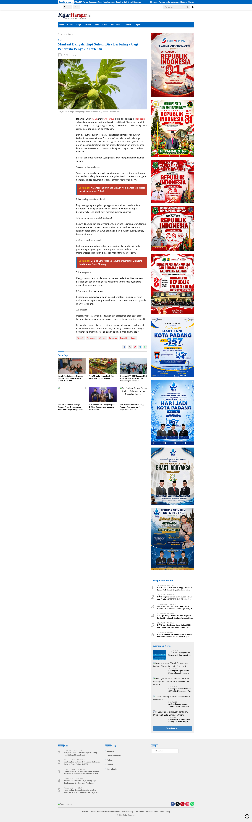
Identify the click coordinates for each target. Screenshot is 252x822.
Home (61, 25)
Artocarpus (108, 118)
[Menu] (59, 7)
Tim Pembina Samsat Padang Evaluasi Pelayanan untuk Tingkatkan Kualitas (131, 407)
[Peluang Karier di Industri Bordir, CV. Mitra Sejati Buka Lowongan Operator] (172, 713)
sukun (95, 118)
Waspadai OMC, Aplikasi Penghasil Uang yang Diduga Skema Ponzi (80, 754)
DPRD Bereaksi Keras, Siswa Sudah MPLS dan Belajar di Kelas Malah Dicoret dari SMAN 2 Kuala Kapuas (174, 626)
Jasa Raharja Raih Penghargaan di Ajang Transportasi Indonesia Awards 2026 (102, 407)
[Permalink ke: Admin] (60, 54)
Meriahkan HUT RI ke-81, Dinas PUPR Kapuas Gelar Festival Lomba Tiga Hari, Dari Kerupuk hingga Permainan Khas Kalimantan (175, 607)
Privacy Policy (127, 812)
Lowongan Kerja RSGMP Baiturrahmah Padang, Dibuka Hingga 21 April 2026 (180, 672)
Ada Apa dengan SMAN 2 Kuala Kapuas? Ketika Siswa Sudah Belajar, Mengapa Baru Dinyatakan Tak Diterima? (174, 617)
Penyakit (123, 338)
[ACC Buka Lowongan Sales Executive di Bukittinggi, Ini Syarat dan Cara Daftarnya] (159, 655)
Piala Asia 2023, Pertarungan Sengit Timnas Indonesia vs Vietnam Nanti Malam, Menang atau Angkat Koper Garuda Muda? (81, 772)
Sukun (133, 338)
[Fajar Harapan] (74, 15)
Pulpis (78, 25)
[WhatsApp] (192, 804)
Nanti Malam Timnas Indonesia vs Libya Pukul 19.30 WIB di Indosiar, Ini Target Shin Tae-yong (82, 791)
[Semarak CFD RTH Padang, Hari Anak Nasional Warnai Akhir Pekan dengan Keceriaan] (134, 366)
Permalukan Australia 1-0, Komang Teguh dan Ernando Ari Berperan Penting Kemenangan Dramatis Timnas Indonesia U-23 (81, 782)
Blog (59, 40)
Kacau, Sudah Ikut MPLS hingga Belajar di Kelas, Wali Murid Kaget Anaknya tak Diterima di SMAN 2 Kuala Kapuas (174, 589)
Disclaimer (139, 812)
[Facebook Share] (124, 347)
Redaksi (67, 7)
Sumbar (128, 25)
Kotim (104, 25)
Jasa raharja (112, 769)
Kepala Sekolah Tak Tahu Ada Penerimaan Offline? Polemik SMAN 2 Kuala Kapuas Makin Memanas (174, 635)
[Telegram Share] (140, 347)
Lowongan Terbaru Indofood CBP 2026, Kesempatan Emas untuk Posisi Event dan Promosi (180, 690)
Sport (138, 25)
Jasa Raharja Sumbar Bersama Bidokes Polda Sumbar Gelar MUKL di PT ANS (70, 378)
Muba (96, 25)
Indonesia (140, 118)
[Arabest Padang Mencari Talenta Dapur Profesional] (172, 698)
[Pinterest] (182, 804)
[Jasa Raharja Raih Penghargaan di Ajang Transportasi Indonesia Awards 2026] (103, 394)
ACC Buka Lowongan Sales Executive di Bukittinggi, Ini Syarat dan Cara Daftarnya (179, 654)
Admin (65, 54)
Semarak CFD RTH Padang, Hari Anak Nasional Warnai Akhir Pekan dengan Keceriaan (133, 378)
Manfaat (102, 338)
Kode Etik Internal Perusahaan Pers (105, 812)
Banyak (80, 338)
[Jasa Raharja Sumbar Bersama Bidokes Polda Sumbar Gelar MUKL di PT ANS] (72, 366)
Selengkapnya (172, 728)
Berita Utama (116, 25)
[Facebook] (173, 804)
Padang (110, 760)
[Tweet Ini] (130, 347)
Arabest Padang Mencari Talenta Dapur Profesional (178, 705)
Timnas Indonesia (114, 756)
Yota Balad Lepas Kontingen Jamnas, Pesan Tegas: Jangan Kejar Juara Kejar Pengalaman (70, 407)
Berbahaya (91, 338)
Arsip (77, 7)
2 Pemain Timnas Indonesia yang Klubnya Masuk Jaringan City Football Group (147, 2)
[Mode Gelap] (193, 7)
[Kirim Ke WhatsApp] (145, 347)
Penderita (113, 338)
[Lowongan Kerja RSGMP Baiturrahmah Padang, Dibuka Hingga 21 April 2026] (172, 665)
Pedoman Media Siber (155, 812)
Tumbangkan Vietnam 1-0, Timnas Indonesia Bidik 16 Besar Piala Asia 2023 (82, 763)
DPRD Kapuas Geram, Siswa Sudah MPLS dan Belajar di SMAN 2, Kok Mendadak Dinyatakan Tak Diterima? (174, 598)
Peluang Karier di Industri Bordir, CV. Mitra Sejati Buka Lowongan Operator (179, 720)
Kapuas (70, 25)
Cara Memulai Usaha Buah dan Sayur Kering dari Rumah (101, 377)
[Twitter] (177, 804)
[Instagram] (187, 804)
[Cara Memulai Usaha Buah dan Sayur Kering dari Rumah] (103, 366)
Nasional (88, 25)
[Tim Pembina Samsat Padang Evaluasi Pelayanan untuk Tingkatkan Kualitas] (134, 394)
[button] (187, 7)
